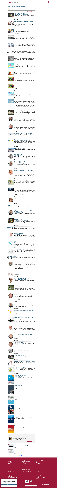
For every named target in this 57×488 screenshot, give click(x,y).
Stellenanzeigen (38, 463)
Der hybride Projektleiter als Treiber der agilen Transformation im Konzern (23, 171)
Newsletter (9, 464)
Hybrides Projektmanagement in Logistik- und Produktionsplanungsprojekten (20, 233)
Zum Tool (16, 447)
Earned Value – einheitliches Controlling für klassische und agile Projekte (24, 249)
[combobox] (24, 9)
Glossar (23, 464)
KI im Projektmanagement (11, 474)
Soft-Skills (23, 468)
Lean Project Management (18, 385)
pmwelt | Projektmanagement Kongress (13, 477)
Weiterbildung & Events (11, 471)
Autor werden (37, 476)
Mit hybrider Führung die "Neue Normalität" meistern (21, 70)
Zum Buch (16, 380)
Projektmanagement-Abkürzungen (26, 467)
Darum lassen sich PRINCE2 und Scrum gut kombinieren (22, 124)
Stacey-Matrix (9, 205)
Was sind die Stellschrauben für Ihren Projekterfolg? (21, 180)
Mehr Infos (29, 441)
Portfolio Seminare (10, 476)
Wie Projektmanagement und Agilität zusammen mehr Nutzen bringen (24, 293)
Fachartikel (23, 460)
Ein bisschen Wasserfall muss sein (19, 355)
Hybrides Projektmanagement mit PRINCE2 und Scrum (22, 278)
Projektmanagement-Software (26, 471)
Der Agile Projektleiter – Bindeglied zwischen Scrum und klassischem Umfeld (24, 318)
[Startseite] (13, 2)
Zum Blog (16, 131)
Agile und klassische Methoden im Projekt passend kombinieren (23, 348)
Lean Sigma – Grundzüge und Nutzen (19, 367)
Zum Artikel (16, 61)
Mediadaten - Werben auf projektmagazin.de (41, 475)
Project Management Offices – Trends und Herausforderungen (23, 187)
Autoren (9, 463)
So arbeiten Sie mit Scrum (18, 63)
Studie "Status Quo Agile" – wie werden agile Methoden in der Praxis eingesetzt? (24, 303)
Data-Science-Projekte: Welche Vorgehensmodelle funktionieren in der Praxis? (24, 35)
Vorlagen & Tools (24, 463)
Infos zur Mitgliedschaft (10, 462)
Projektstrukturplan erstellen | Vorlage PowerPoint (21, 449)
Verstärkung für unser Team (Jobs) (40, 477)
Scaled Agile (9, 49)
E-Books (23, 462)
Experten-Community (39, 459)
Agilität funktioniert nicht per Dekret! (19, 148)
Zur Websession (17, 33)
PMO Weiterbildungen (10, 475)
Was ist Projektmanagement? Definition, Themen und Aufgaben (23, 133)
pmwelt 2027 (16, 435)
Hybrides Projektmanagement (11, 256)
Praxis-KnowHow (24, 459)
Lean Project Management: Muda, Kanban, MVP (21, 13)
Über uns (37, 471)
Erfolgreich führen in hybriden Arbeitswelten (20, 375)
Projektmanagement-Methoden (26, 461)
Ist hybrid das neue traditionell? (18, 198)
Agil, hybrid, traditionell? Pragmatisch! (19, 110)
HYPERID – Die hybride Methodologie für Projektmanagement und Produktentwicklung (23, 415)
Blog (36, 461)
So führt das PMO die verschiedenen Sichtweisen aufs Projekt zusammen (23, 335)
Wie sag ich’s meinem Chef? (18, 154)
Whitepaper (23, 474)
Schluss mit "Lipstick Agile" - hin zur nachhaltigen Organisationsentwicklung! (21, 139)
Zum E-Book (16, 19)
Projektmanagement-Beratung (40, 460)
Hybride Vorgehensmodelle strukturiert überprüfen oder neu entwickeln (24, 92)
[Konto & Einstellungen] (48, 2)
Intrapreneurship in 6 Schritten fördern (19, 56)
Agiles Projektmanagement (11, 227)
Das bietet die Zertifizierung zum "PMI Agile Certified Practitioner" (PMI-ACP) (24, 21)
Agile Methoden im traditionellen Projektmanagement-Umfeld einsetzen (24, 361)
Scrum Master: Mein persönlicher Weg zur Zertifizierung (22, 116)
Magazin (9, 459)
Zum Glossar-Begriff (10, 208)
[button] (10, 9)
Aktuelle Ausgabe (10, 460)
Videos (37, 462)
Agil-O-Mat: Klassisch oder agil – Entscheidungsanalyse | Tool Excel (23, 443)
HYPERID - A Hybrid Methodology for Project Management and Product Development (24, 425)
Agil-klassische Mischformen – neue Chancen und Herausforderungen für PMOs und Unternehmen (24, 211)
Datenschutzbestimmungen (14, 479)
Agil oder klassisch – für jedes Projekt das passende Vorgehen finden (24, 310)
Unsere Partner (38, 479)
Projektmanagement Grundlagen (26, 469)
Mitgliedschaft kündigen (39, 474)
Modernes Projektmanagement (18, 395)
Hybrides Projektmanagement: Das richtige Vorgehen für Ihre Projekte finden (24, 99)
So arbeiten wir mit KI (38, 478)
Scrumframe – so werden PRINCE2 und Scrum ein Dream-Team (23, 84)
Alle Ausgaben (9, 461)
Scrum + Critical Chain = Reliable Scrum (19, 342)
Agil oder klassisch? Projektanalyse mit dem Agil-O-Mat (22, 42)
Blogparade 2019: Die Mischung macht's (19, 161)
